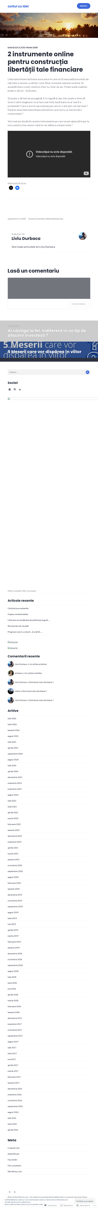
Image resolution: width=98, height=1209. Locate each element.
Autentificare (13, 1154)
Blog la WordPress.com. (18, 1197)
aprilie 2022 (13, 812)
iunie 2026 (12, 724)
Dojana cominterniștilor (18, 614)
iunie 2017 (12, 1053)
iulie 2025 (12, 742)
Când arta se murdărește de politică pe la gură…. (29, 620)
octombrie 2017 (15, 1030)
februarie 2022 (14, 824)
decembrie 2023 (15, 777)
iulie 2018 (12, 977)
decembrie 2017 (15, 1018)
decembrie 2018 (15, 953)
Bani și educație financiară (23, 47)
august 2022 (13, 795)
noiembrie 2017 (15, 1024)
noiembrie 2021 (15, 842)
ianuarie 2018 (14, 1012)
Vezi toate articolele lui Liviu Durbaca (33, 246)
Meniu (83, 6)
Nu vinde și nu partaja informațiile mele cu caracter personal (56, 1197)
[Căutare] (87, 372)
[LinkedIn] (20, 389)
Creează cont (13, 1148)
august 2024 (13, 759)
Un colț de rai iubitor (38, 664)
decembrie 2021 (15, 836)
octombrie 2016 (15, 1100)
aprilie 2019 (13, 930)
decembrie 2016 (15, 1088)
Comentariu (78, 303)
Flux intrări (12, 1159)
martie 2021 (13, 853)
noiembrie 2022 (15, 789)
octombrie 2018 (15, 959)
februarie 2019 (14, 941)
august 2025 (13, 736)
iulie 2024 (12, 765)
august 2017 (13, 1041)
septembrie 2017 (15, 1035)
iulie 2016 (12, 1118)
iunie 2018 (12, 983)
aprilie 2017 (13, 1065)
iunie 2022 (12, 806)
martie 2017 (13, 1071)
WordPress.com (15, 1171)
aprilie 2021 (13, 847)
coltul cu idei (18, 6)
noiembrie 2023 (15, 783)
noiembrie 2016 (15, 1094)
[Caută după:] (49, 372)
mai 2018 (12, 988)
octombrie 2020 (15, 865)
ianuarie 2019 (14, 947)
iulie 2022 (12, 800)
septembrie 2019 (15, 906)
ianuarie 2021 (14, 859)
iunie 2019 (12, 918)
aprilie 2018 (13, 994)
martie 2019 (13, 936)
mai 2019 (12, 924)
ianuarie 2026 (14, 730)
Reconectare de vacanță (18, 626)
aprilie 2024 (13, 771)
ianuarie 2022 (14, 830)
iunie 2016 (12, 1124)
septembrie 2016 (15, 1106)
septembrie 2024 (15, 753)
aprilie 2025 (13, 748)
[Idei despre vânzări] (10, 1192)
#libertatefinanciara (54, 218)
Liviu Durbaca (21, 664)
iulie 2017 (12, 1047)
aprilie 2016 (13, 1130)
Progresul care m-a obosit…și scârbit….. (25, 632)
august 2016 (13, 1112)
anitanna (18, 673)
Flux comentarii (14, 1165)
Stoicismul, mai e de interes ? (41, 682)
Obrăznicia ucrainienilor (18, 608)
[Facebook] (10, 389)
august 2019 (13, 912)
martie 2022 (13, 818)
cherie (17, 691)
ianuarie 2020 (14, 889)
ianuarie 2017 (14, 1083)
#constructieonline (37, 218)
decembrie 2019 (15, 894)
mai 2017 (12, 1059)
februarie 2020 (14, 883)
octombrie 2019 (15, 900)
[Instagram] (15, 389)
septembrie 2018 (15, 965)
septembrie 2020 (15, 871)
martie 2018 (13, 1000)
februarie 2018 (14, 1006)
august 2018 (13, 971)
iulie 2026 (12, 718)
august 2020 (13, 877)
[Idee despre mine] (15, 1192)
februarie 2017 (14, 1077)
